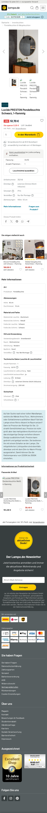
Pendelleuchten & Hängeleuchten (17, 25)
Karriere (5, 728)
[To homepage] (11, 7)
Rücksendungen (9, 690)
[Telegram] (28, 221)
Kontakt (5, 714)
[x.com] (11, 221)
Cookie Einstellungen (11, 694)
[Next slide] (37, 89)
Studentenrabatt (9, 721)
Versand (5, 673)
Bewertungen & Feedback (13, 718)
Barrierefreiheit (8, 735)
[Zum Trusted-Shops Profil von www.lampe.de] (23, 768)
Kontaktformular (9, 602)
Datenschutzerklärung (24, 607)
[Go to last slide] (1, 256)
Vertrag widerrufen (10, 687)
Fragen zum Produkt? (34, 208)
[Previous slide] (9, 89)
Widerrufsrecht (8, 683)
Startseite (5, 23)
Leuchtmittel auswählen (23, 170)
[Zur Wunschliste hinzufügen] (41, 120)
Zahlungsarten (8, 669)
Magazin (5, 711)
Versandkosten (21, 128)
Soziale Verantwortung (11, 732)
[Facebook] (6, 221)
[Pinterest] (17, 221)
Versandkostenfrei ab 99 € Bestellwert (22, 142)
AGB (3, 680)
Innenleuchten (17, 23)
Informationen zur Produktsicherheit (18, 466)
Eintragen (23, 587)
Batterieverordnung (10, 676)
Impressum (6, 739)
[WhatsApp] (22, 221)
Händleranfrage (8, 725)
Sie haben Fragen (9, 662)
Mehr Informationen (12, 206)
